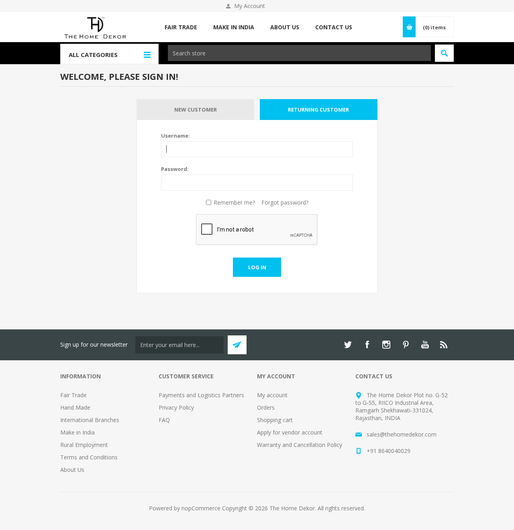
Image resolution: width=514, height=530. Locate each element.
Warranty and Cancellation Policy (299, 445)
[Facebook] (367, 344)
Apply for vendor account (289, 432)
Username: (175, 135)
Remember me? (234, 202)
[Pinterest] (405, 344)
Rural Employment (84, 445)
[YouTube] (424, 344)
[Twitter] (347, 344)
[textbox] (299, 53)
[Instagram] (386, 344)
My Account (249, 6)
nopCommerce (201, 508)
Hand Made (75, 407)
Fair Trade (73, 395)
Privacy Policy (176, 407)
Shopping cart (275, 420)
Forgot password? (284, 202)
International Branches (89, 420)
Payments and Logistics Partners (201, 395)
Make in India (77, 432)
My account (272, 395)
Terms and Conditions (89, 457)
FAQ (164, 420)
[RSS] (444, 344)
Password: (175, 169)
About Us (72, 469)
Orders (266, 407)
